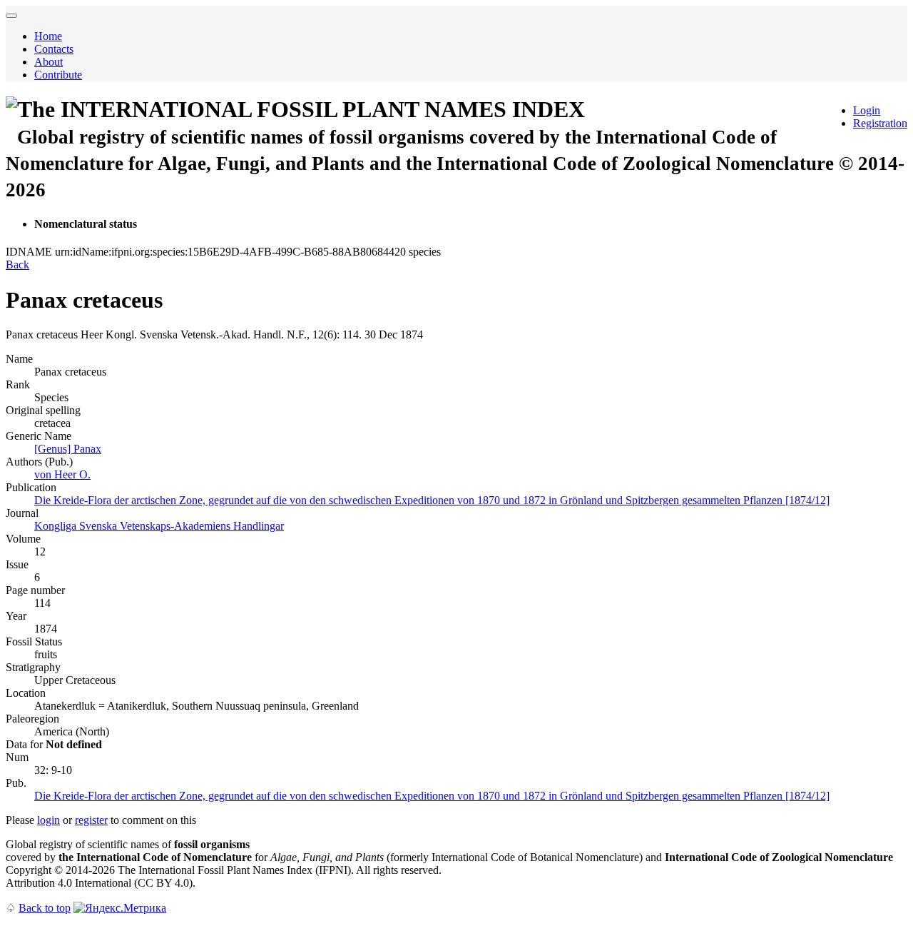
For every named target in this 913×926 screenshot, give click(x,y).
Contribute (58, 75)
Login (866, 110)
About (48, 62)
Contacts (53, 49)
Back (17, 264)
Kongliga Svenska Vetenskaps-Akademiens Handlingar (159, 526)
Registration (880, 123)
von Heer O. (62, 474)
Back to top (45, 908)
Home (48, 36)
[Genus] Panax (67, 449)
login (48, 820)
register (91, 820)
